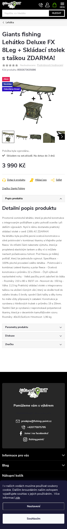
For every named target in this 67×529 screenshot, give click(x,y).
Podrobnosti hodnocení (50, 65)
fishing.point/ (36, 439)
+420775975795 (36, 427)
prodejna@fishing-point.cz (36, 421)
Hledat (56, 13)
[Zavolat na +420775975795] (41, 5)
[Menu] (62, 4)
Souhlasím (33, 519)
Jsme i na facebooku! (36, 433)
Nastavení (33, 506)
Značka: (13, 188)
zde (17, 498)
